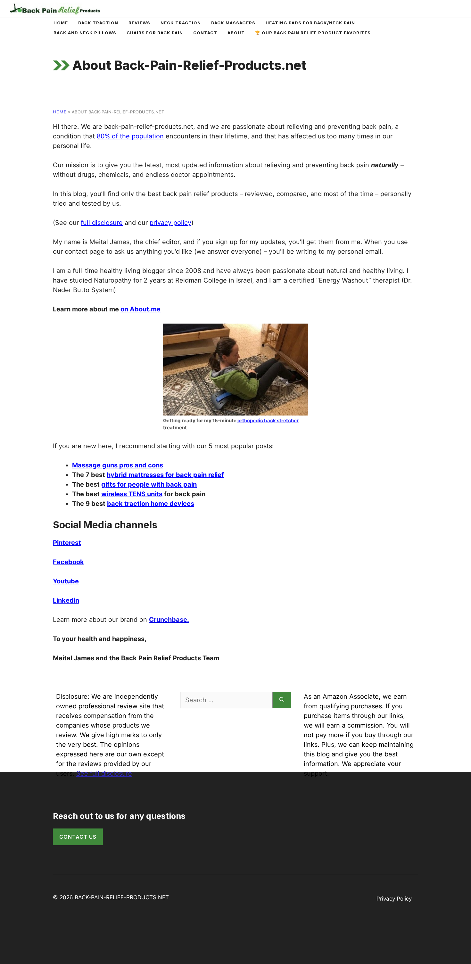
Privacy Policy (394, 898)
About (236, 32)
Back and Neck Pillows (85, 32)
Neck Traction (181, 22)
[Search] (282, 700)
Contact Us (77, 837)
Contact (205, 32)
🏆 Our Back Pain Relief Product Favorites (313, 32)
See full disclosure (104, 773)
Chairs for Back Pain (155, 32)
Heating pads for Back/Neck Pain (310, 22)
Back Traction (98, 22)
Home (61, 22)
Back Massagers (233, 22)
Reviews (139, 22)
